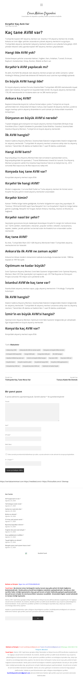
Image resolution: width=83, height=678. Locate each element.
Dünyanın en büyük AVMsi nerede (54, 350)
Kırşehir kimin (10, 362)
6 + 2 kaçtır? (9, 460)
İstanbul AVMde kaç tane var (15, 358)
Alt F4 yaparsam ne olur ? (13, 499)
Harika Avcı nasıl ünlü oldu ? (13, 509)
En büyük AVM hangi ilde (13, 354)
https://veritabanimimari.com (11, 481)
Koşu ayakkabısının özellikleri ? (14, 535)
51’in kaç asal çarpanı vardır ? (14, 519)
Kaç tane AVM (53, 358)
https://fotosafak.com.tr (51, 481)
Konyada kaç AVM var (13, 366)
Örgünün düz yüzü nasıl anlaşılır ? (15, 530)
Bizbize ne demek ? (11, 514)
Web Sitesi (8, 444)
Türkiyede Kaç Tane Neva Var (18, 380)
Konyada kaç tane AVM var (31, 366)
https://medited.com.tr (33, 481)
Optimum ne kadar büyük (50, 366)
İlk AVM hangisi (57, 354)
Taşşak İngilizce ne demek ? (13, 540)
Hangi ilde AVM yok (43, 354)
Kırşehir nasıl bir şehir (24, 362)
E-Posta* (7, 435)
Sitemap (65, 481)
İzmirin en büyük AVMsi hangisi (36, 358)
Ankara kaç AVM (11, 350)
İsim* (6, 425)
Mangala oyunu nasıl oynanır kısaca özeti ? (18, 545)
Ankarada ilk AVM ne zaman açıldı (30, 350)
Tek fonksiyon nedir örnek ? (13, 504)
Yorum (7, 401)
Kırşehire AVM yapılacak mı (59, 362)
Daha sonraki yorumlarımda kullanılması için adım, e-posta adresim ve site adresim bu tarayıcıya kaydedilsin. (41, 454)
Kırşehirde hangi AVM (41, 362)
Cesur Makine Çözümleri (41, 13)
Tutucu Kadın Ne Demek (67, 380)
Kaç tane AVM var (66, 358)
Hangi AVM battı (29, 354)
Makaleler (14, 344)
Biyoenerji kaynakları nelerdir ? (14, 525)
